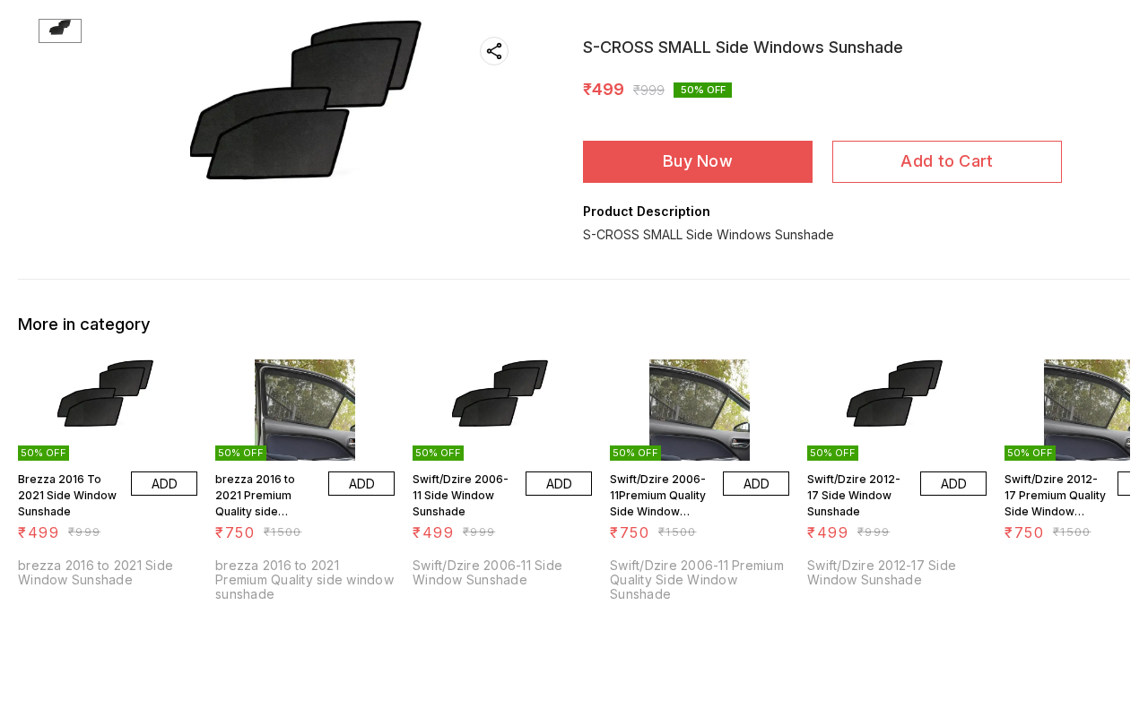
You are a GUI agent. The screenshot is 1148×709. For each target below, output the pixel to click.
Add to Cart (946, 160)
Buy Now (698, 160)
